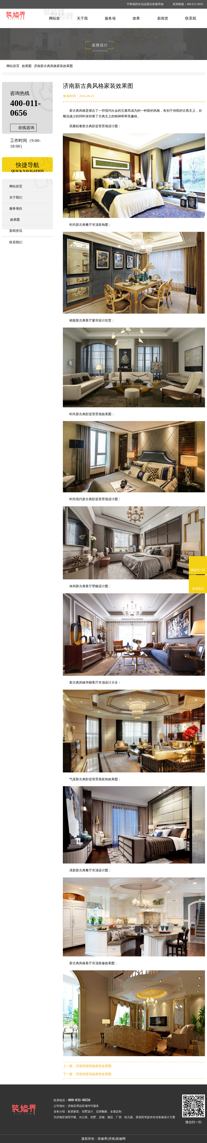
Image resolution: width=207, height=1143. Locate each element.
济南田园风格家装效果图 (93, 1066)
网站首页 (12, 66)
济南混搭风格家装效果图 (93, 1074)
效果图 (27, 66)
